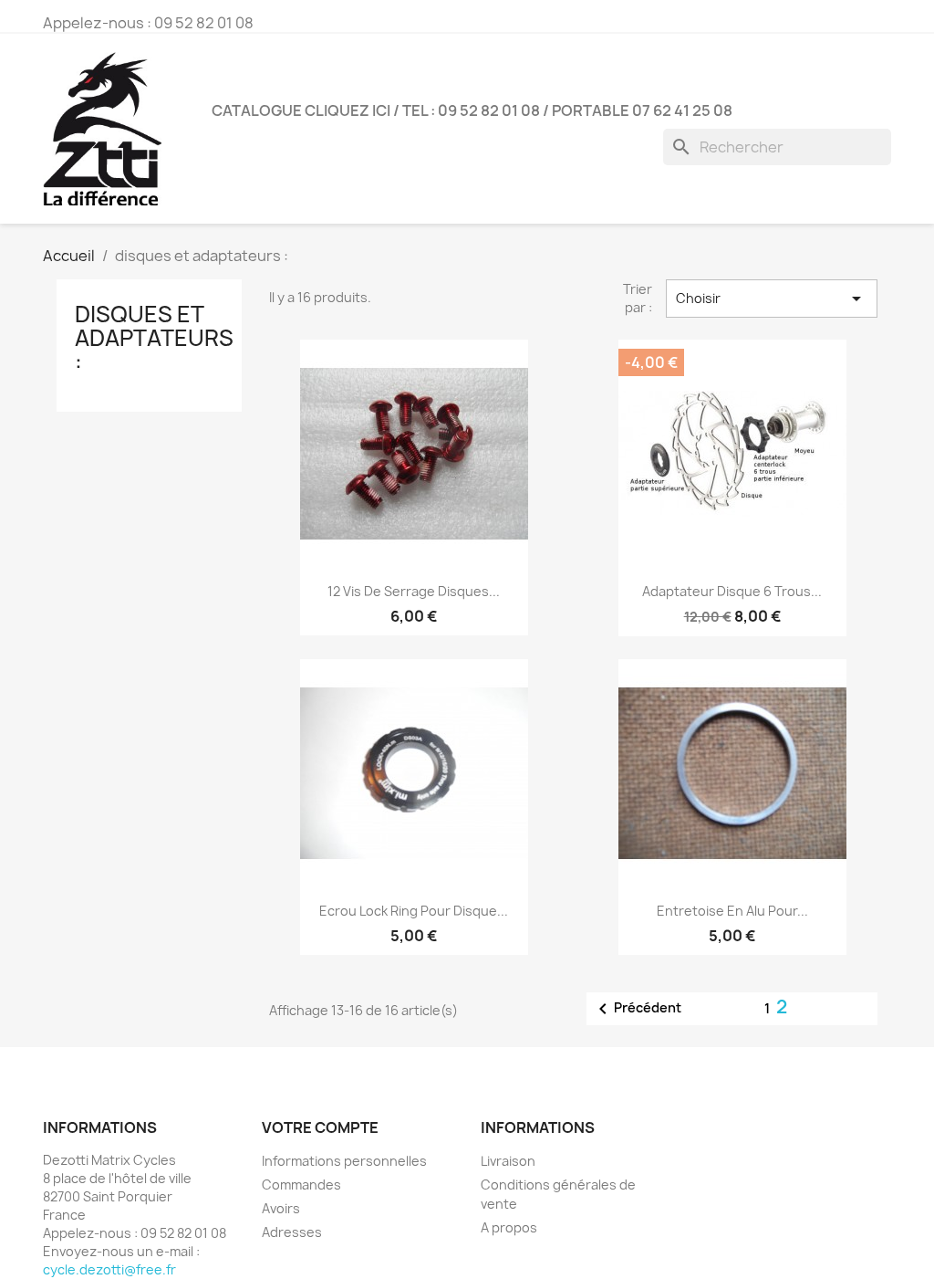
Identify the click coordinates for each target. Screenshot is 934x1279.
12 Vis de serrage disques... (413, 591)
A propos (509, 1227)
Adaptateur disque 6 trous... (732, 591)
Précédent (636, 1009)
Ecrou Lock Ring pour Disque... (413, 910)
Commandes (301, 1184)
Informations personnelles (344, 1160)
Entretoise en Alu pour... (732, 910)
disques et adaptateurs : (154, 338)
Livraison (508, 1160)
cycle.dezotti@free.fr (109, 1269)
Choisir (771, 298)
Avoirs (281, 1208)
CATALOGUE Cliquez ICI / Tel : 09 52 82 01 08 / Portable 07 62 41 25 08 (472, 110)
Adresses (292, 1232)
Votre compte (320, 1127)
